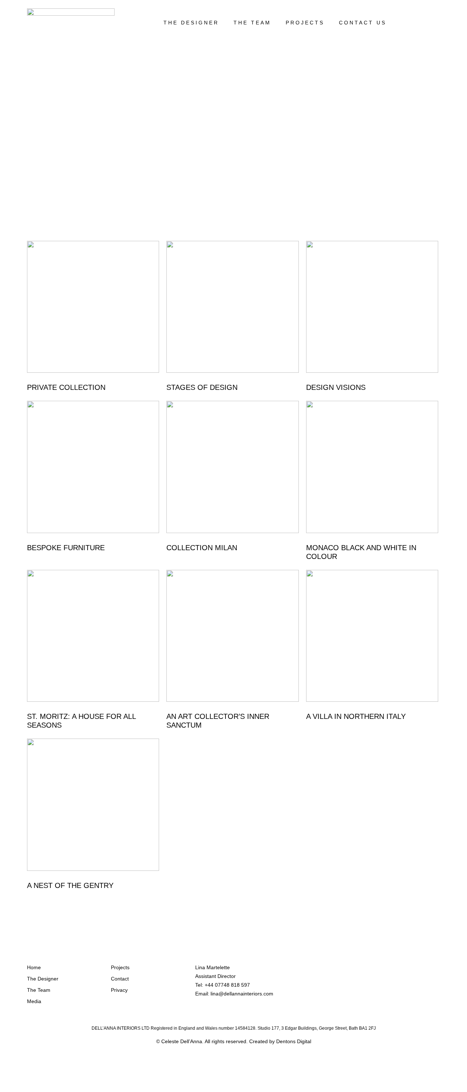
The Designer (191, 23)
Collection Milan (201, 548)
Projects (305, 23)
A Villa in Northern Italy (356, 716)
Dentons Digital (293, 1041)
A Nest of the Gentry (70, 885)
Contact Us (362, 23)
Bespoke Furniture (66, 548)
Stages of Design (202, 387)
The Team (252, 23)
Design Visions (336, 387)
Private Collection (66, 387)
